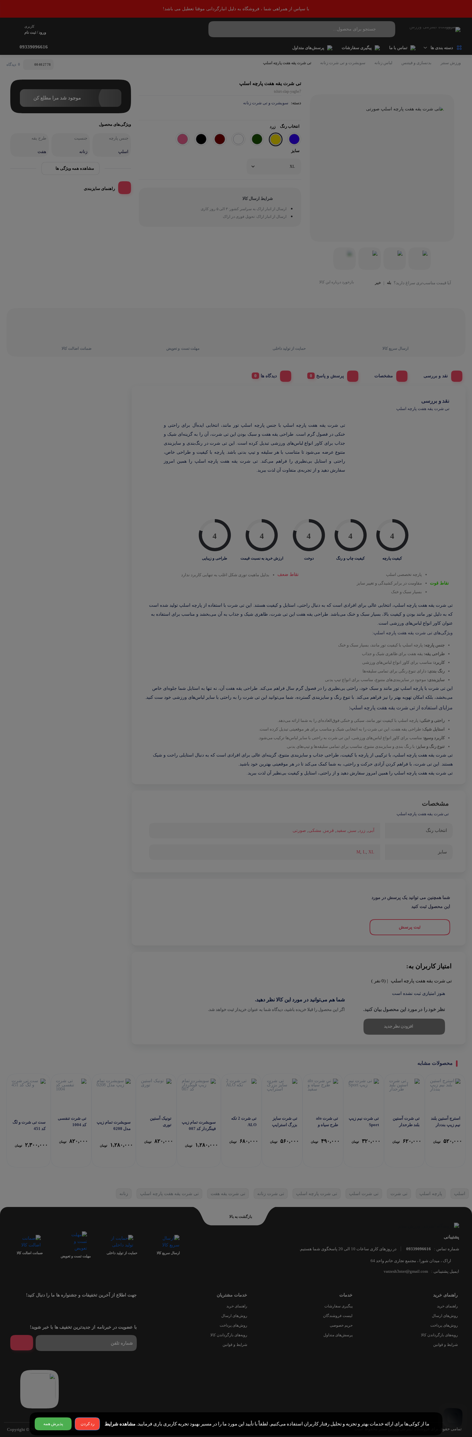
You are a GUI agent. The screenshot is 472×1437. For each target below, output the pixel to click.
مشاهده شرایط (120, 1423)
